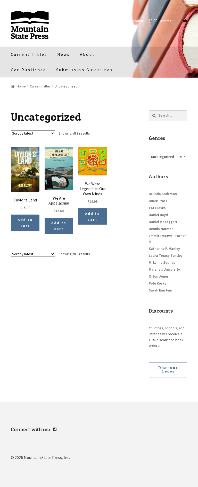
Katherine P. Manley (164, 248)
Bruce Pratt (158, 200)
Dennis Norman (161, 228)
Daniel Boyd (158, 214)
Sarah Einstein (160, 290)
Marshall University (164, 269)
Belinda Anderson (163, 193)
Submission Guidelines (84, 69)
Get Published (28, 69)
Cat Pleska (157, 208)
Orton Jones (159, 276)
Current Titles (29, 54)
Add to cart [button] (25, 222)
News (63, 54)
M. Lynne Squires (162, 262)
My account (134, 21)
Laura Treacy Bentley (166, 255)
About (87, 54)
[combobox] (168, 156)
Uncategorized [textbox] (166, 156)
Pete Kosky (157, 283)
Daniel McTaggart (163, 221)
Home (21, 86)
